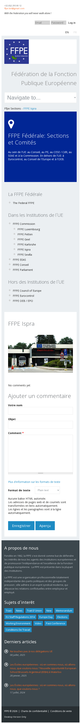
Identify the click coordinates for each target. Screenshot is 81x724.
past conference (55, 623)
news (19, 610)
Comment (16, 433)
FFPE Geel (24, 239)
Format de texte (19, 490)
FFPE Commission (24, 224)
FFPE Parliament (23, 270)
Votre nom (15, 405)
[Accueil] (16, 41)
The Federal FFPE (23, 203)
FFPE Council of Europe (27, 290)
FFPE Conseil (21, 264)
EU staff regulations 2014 (20, 617)
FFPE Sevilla (25, 254)
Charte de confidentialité (34, 711)
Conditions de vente (61, 711)
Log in (72, 22)
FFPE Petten (25, 234)
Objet (12, 419)
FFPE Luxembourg (29, 229)
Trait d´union (34, 610)
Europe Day (46, 617)
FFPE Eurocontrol (23, 295)
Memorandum (64, 610)
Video (38, 623)
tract (8, 610)
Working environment (18, 623)
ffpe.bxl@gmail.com (14, 8)
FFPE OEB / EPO (23, 301)
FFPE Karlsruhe (27, 244)
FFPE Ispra (29, 108)
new (48, 610)
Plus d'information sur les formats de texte (34, 482)
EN (67, 32)
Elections (62, 617)
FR (75, 32)
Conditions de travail (18, 629)
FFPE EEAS (19, 259)
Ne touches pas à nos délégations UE (31, 651)
